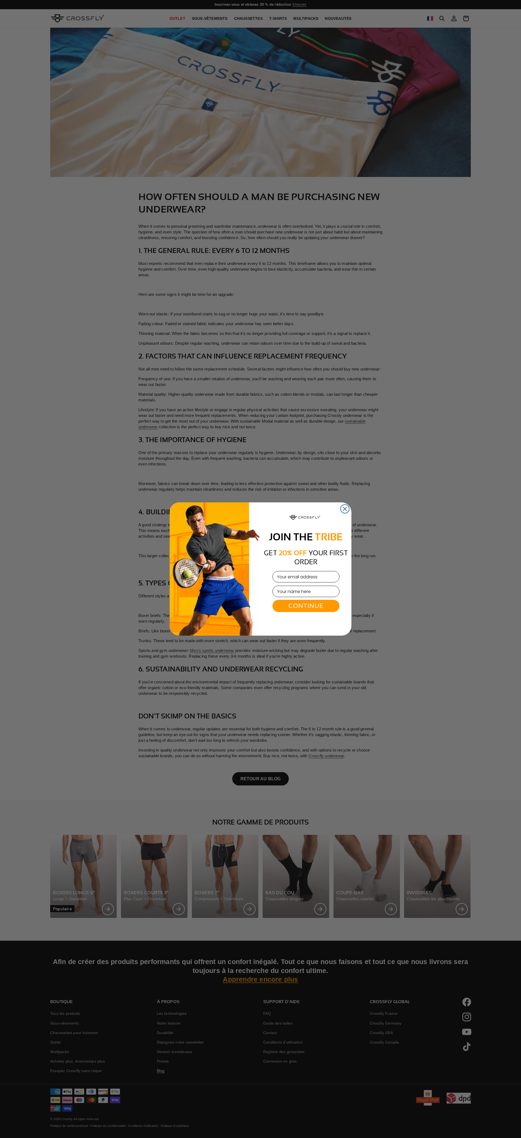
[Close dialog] (345, 509)
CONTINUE (305, 605)
